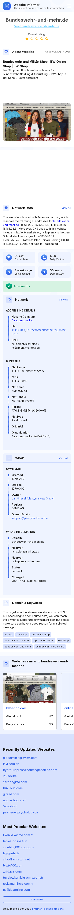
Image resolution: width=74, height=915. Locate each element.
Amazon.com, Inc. (22, 320)
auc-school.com (14, 800)
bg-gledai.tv (11, 853)
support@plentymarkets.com (30, 518)
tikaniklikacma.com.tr (18, 835)
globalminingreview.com (20, 758)
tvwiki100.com (13, 865)
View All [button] (66, 207)
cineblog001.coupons (18, 847)
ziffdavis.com (12, 871)
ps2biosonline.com (16, 890)
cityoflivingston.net (16, 859)
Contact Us (37, 899)
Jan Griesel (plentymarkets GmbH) (33, 498)
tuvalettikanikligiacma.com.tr (23, 877)
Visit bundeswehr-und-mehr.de (36, 26)
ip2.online (10, 776)
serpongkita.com (15, 782)
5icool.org (10, 806)
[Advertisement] (37, 91)
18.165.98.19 (34, 330)
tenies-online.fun (15, 841)
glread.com (11, 794)
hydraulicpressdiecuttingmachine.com (30, 770)
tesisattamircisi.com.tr (18, 883)
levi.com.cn (11, 764)
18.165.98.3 (18, 330)
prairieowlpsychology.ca (20, 812)
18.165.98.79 (49, 330)
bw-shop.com (16, 708)
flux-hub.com (13, 788)
